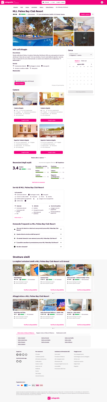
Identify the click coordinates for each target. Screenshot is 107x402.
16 (91, 76)
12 (77, 76)
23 (91, 80)
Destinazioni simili (61, 333)
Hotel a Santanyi (21, 344)
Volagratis (15, 7)
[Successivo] (91, 64)
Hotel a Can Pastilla (69, 338)
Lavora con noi (38, 366)
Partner (37, 371)
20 (80, 80)
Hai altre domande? (22, 246)
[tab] (25, 333)
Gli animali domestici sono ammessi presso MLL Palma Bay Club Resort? (37, 238)
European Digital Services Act (61, 363)
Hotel (21, 7)
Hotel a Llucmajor (45, 342)
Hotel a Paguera (21, 342)
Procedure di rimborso (60, 356)
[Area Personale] (103, 2)
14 (84, 76)
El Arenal (47, 2)
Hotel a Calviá (68, 340)
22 (87, 80)
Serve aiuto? (57, 354)
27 (80, 84)
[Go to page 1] (52, 293)
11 (73, 76)
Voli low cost (77, 359)
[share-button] (93, 14)
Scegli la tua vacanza (78, 361)
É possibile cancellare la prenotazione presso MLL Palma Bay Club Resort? (37, 242)
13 (80, 76)
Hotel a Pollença (68, 342)
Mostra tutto (16, 70)
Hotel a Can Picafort (45, 340)
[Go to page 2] (53, 293)
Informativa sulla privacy (40, 359)
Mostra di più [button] (18, 217)
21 (84, 80)
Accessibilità (57, 366)
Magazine (76, 366)
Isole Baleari (34, 7)
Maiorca (41, 7)
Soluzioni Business (39, 375)
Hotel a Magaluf (21, 338)
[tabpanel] (53, 341)
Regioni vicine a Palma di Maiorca (45, 333)
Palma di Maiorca (49, 7)
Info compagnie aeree (59, 359)
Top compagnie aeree (79, 354)
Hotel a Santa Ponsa (22, 340)
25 (73, 84)
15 (87, 76)
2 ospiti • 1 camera (60, 2)
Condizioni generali (39, 356)
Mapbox (54, 85)
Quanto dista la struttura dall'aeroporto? (28, 234)
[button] (33, 31)
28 (84, 84)
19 (77, 80)
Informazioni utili (58, 361)
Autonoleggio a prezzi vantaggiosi (81, 356)
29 (87, 84)
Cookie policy (38, 361)
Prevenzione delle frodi (60, 368)
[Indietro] (69, 64)
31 (70, 87)
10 (70, 76)
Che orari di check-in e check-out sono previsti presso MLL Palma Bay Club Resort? (37, 229)
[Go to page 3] (54, 293)
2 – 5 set (53, 2)
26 (77, 84)
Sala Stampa (38, 373)
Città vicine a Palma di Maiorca (25, 333)
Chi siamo (37, 354)
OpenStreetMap (60, 85)
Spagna (27, 7)
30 (91, 84)
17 (70, 80)
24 (70, 84)
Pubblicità (37, 368)
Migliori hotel (77, 363)
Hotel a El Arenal (45, 338)
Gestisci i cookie (39, 363)
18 (73, 80)
